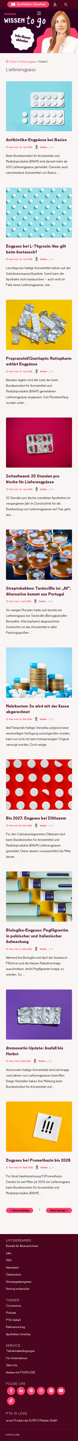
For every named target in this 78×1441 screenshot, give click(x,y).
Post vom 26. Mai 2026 (20, 719)
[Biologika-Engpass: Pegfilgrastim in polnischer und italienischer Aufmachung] (39, 921)
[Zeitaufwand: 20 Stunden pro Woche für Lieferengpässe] (39, 466)
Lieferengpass (27, 61)
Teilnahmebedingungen (20, 1351)
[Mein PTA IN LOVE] (55, 4)
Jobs (8, 1253)
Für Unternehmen (16, 1358)
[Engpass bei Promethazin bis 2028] (39, 1151)
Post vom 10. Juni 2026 (20, 489)
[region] (39, 31)
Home (12, 61)
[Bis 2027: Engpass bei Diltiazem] (39, 808)
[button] (39, 31)
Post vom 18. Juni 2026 (20, 147)
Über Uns (11, 1365)
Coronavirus (13, 1305)
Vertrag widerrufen (17, 1289)
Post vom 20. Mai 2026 (20, 825)
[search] (66, 4)
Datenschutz (13, 1274)
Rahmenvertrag (15, 1327)
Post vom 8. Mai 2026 (19, 1061)
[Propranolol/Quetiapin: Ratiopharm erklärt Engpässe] (39, 349)
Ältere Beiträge (58, 1210)
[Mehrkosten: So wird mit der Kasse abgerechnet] (39, 696)
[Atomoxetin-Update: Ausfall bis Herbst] (39, 1038)
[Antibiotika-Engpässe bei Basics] (39, 130)
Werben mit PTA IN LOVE (20, 1372)
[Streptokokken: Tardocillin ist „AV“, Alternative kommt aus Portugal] (39, 579)
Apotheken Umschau (30, 4)
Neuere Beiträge (20, 1210)
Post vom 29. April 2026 (20, 1167)
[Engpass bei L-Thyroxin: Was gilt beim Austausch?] (39, 237)
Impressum (12, 1267)
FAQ (8, 1260)
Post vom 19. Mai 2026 (20, 949)
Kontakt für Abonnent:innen (22, 1246)
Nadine (43, 147)
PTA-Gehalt (13, 1320)
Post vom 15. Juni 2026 (20, 371)
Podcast (11, 1312)
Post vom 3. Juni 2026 (19, 601)
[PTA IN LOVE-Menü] (39, 13)
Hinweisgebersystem (18, 1282)
